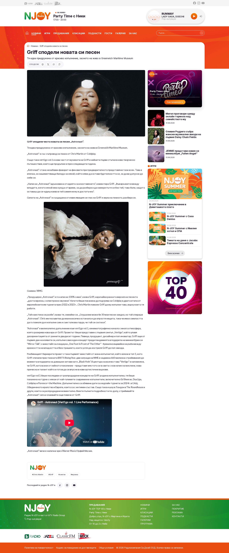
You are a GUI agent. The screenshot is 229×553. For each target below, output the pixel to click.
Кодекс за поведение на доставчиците (76, 548)
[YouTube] (203, 3)
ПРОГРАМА (146, 524)
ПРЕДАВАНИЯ (97, 505)
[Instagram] (198, 3)
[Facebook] (194, 3)
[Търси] (202, 33)
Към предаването (175, 102)
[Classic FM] (48, 3)
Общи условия (106, 548)
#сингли (61, 474)
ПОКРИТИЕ (178, 509)
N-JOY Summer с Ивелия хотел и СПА (182, 229)
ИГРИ (143, 509)
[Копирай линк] (59, 64)
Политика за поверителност (38, 548)
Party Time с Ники (69, 16)
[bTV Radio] (28, 3)
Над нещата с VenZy (99, 520)
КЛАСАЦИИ (146, 512)
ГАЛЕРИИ (145, 520)
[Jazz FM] (38, 3)
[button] (201, 16)
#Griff (51, 474)
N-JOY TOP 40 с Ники (100, 509)
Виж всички (173, 253)
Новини (34, 46)
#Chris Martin (37, 474)
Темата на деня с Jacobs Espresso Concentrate (182, 242)
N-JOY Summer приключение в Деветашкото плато (167, 206)
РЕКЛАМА (177, 512)
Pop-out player (169, 19)
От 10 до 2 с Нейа (98, 524)
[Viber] (53, 64)
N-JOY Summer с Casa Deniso (180, 217)
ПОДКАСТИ (146, 516)
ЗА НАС (176, 505)
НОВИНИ (145, 505)
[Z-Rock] (58, 3)
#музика (74, 474)
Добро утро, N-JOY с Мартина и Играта (109, 516)
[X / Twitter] (48, 64)
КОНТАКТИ (178, 516)
